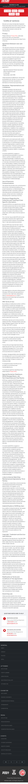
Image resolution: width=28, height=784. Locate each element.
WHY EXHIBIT (4, 693)
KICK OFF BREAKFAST (6, 750)
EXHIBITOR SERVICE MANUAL (7, 700)
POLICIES (3, 655)
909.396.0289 (10, 633)
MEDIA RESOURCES (5, 721)
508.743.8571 (10, 621)
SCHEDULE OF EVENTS (6, 753)
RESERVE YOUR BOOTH (6, 697)
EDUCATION (3, 738)
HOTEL (2, 659)
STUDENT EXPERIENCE (6, 742)
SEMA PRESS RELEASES (6, 725)
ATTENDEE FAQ (4, 683)
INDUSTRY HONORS (5, 746)
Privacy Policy (14, 35)
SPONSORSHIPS (4, 704)
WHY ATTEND (4, 668)
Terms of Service (17, 778)
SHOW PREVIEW (4, 676)
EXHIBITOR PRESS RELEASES (7, 729)
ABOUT (2, 648)
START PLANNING (5, 672)
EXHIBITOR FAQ (4, 708)
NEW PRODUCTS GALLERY (7, 680)
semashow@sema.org (11, 635)
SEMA (10, 780)
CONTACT (3, 651)
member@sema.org (11, 295)
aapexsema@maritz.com (12, 623)
